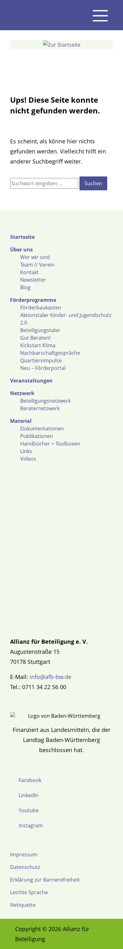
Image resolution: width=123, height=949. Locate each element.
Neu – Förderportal (43, 368)
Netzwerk (22, 393)
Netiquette (23, 904)
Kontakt (29, 272)
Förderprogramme (33, 299)
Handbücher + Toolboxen (50, 443)
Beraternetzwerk (40, 408)
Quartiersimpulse (41, 360)
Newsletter (33, 279)
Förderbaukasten (40, 307)
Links (26, 451)
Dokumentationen (42, 428)
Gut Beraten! (35, 337)
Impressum (23, 854)
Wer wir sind (35, 257)
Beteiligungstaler (40, 330)
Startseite (22, 236)
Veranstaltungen (31, 380)
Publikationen (36, 436)
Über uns (21, 249)
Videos (28, 458)
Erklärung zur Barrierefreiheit (45, 879)
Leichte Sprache (29, 892)
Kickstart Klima (38, 345)
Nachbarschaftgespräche (50, 352)
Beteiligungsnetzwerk (45, 400)
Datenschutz (25, 867)
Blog (25, 287)
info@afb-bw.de (50, 677)
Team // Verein (37, 264)
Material (21, 420)
